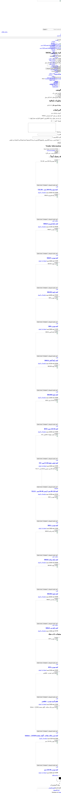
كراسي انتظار (52, 60)
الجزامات (53, 49)
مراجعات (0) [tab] (55, 85)
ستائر (54, 52)
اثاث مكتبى (55, 54)
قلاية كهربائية (52, 84)
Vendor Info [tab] (55, 86)
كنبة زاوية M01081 (52, 594)
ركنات (53, 46)
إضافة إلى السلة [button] (42, 192)
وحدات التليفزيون (54, 69)
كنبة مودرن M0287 (52, 258)
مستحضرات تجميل (51, 77)
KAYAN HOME (51, 150)
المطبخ (53, 50)
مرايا (57, 70)
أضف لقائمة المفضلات (50, 68)
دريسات (53, 76)
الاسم (59, 134)
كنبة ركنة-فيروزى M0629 (50, 223)
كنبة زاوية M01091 (52, 292)
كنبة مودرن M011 (53, 525)
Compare (58, 68)
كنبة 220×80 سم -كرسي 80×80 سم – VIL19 (44, 491)
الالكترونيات (55, 82)
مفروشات (53, 53)
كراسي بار (52, 61)
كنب (54, 44)
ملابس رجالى (52, 78)
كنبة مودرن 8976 (53, 667)
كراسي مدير (52, 62)
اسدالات (50, 74)
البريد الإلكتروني (56, 137)
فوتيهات (53, 45)
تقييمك (59, 121)
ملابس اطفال (52, 80)
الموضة (56, 72)
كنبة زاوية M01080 (52, 394)
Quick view (39, 185)
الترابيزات (53, 48)
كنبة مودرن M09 (53, 326)
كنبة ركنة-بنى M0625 (52, 628)
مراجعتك (58, 132)
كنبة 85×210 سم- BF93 (51, 429)
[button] (30, 37)
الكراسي (56, 57)
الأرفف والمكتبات (54, 66)
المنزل (56, 40)
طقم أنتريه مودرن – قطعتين (50, 701)
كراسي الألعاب (52, 58)
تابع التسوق (56, 790)
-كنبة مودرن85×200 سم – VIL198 (48, 189)
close (60, 792)
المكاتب (53, 56)
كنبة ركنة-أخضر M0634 (51, 360)
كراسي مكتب (52, 64)
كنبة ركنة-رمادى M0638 (51, 559)
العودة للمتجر (52, 787)
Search (44, 29)
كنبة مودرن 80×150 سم (51, 770)
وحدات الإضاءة (55, 65)
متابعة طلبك (4, 32)
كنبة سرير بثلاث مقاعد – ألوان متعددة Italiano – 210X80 (41, 735)
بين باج (56, 68)
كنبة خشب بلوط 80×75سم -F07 (48, 463)
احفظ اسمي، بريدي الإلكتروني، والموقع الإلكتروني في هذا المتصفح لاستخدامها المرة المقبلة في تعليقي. (34, 140)
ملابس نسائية (52, 73)
